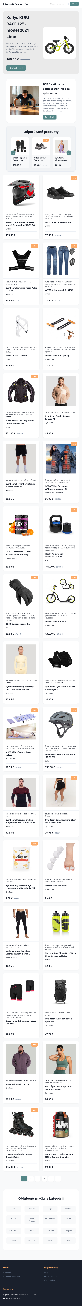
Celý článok (49, 117)
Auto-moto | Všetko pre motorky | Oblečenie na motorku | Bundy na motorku (20, 414)
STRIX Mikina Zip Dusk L (17, 1084)
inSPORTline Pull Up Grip (57, 355)
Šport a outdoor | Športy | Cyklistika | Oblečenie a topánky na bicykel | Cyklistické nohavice (21, 1015)
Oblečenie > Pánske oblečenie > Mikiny (21, 1080)
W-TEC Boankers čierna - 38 (58, 222)
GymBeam (9, 294)
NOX (50, 1240)
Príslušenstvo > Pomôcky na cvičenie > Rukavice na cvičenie (60, 682)
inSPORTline (49, 359)
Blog (46, 1273)
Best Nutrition (50, 1218)
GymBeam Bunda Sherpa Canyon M (57, 417)
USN (68, 1240)
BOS (7, 628)
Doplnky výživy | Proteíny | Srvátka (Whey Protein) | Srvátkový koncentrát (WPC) (59, 1148)
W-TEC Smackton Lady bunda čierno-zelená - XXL (20, 422)
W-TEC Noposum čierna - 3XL (20, 159)
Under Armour (11, 957)
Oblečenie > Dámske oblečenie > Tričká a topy (21, 682)
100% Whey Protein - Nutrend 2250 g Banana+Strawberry (59, 1155)
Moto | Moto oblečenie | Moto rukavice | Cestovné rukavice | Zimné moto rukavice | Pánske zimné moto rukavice (21, 617)
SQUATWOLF (14, 1231)
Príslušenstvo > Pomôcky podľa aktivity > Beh (18, 283)
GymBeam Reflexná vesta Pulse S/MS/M (21, 289)
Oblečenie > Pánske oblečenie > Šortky (21, 480)
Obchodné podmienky (11, 1276)
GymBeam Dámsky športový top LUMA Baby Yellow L (20, 688)
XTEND (13, 1240)
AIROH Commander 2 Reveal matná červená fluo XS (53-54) (20, 223)
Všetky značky (49, 1280)
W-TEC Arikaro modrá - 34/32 (59, 290)
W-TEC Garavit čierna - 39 (40, 159)
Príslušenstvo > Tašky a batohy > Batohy (58, 1014)
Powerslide (10, 1161)
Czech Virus (50, 1231)
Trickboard (32, 1240)
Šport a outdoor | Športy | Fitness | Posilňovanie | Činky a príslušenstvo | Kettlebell (60, 548)
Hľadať (74, 4)
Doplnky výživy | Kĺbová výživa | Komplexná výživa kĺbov (18, 547)
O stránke (7, 1273)
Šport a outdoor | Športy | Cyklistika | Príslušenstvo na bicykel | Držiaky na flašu (21, 350)
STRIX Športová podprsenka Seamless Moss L (58, 1088)
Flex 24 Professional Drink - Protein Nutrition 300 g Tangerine (19, 553)
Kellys (8, 359)
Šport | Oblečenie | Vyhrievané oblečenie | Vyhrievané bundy (57, 481)
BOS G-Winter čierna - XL (18, 624)
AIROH (8, 229)
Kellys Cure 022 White (16, 355)
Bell (13, 1209)
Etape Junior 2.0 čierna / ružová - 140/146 (21, 1022)
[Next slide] (68, 152)
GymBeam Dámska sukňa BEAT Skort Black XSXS (60, 821)
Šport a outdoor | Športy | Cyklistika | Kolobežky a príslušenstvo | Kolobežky (60, 616)
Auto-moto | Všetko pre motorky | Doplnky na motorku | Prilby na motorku (20, 216)
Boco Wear (68, 1209)
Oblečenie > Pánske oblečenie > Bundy (60, 412)
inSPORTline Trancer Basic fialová (18, 753)
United (13, 1218)
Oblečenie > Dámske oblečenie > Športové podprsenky (58, 1082)
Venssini (32, 1209)
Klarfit (47, 560)
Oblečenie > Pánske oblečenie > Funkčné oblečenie (18, 946)
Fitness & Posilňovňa (15, 4)
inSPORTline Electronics (54, 493)
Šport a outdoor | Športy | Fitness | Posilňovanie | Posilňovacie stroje (21, 747)
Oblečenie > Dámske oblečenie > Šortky (58, 815)
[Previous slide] (13, 152)
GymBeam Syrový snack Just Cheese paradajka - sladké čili (20, 887)
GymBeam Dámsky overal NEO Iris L (61, 160)
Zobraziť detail (16, 68)
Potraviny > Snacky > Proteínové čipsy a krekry (21, 881)
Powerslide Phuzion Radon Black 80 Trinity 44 (19, 1155)
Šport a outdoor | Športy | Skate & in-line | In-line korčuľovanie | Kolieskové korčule (21, 1148)
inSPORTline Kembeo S (56, 885)
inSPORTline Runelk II (56, 621)
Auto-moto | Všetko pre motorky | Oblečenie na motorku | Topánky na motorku (59, 216)
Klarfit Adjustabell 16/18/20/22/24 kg (54, 555)
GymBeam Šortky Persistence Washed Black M (20, 485)
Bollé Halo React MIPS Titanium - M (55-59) (60, 755)
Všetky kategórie (50, 1276)
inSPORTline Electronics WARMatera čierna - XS (56, 487)
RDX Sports (68, 1231)
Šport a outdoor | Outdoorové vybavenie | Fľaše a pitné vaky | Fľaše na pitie (60, 947)
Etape (8, 1027)
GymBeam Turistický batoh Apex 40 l (58, 1020)
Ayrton (68, 1218)
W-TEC (47, 226)
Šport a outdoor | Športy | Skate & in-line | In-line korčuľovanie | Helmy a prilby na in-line (60, 748)
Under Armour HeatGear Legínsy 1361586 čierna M (18, 952)
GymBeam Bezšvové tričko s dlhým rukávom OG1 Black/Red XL (21, 821)
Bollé (47, 761)
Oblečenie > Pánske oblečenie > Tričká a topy (21, 815)
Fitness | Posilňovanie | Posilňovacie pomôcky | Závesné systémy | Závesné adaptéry (60, 350)
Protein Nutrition (12, 558)
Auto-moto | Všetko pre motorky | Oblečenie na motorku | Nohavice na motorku (60, 284)
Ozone (32, 1231)
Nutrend (48, 960)
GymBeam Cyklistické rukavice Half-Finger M (60, 688)
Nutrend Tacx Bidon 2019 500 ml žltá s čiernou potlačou (60, 954)
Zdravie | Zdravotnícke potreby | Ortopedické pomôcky (58, 881)
